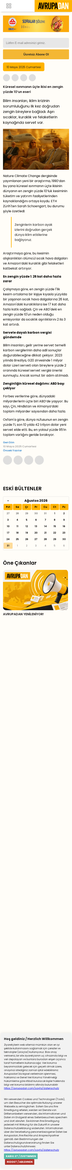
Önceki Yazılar (12, 450)
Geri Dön (8, 442)
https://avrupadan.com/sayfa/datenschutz (31, 1088)
